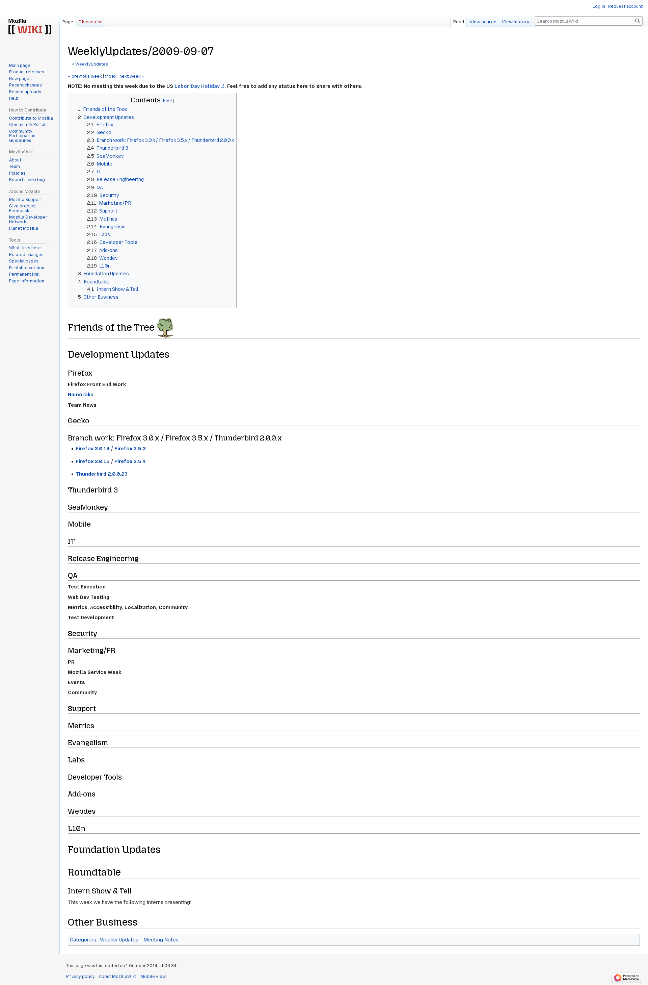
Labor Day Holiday (197, 86)
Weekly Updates (119, 940)
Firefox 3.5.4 (130, 461)
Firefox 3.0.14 (93, 449)
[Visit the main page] (30, 27)
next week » (131, 76)
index (110, 76)
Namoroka (80, 395)
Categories (83, 940)
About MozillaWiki (117, 976)
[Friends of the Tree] (165, 327)
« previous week (85, 76)
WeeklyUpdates (91, 64)
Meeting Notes (161, 940)
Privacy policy (80, 976)
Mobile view (153, 976)
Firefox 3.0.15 (93, 461)
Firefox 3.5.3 (130, 449)
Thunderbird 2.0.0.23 (102, 474)
